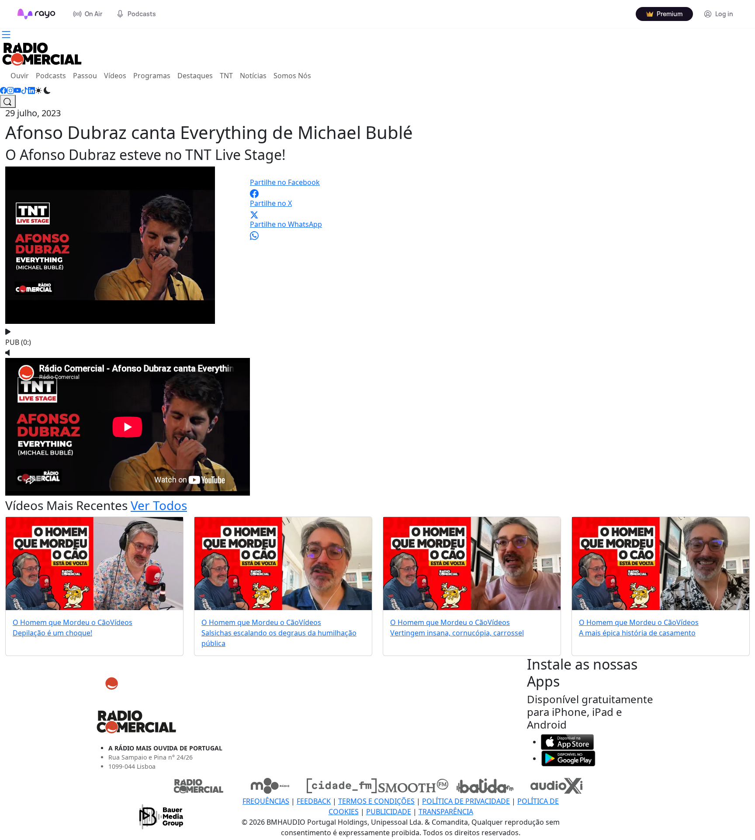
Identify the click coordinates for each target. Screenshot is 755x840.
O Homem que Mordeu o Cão (61, 622)
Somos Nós (292, 75)
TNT (226, 75)
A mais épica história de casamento (637, 633)
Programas (151, 75)
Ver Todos (159, 505)
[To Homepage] (36, 14)
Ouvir (21, 75)
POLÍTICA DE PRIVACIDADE (466, 801)
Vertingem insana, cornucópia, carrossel (457, 633)
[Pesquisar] (8, 101)
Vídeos (115, 75)
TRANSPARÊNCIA (446, 811)
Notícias (253, 75)
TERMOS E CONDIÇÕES (376, 801)
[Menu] (6, 33)
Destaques (195, 75)
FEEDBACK (314, 801)
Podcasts (51, 75)
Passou (85, 75)
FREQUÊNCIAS (265, 801)
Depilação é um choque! (52, 633)
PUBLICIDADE (388, 811)
